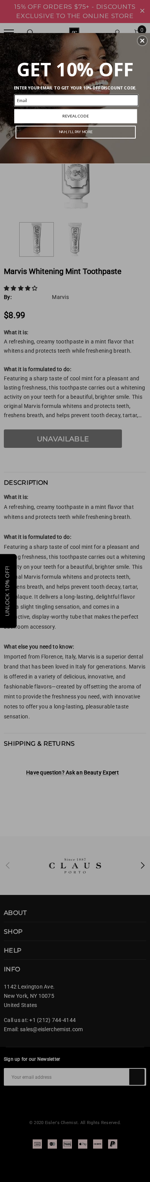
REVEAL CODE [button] (75, 116)
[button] (142, 40)
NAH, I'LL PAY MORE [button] (76, 132)
